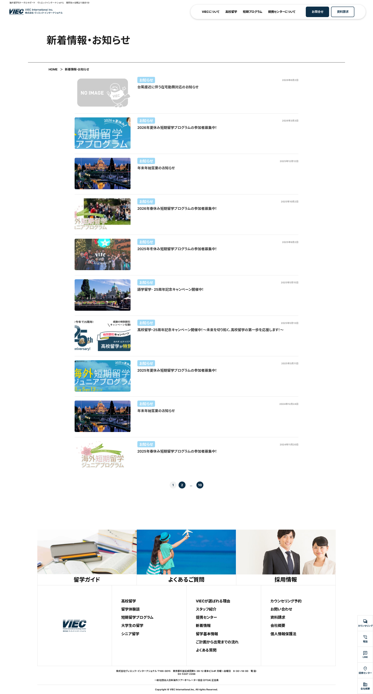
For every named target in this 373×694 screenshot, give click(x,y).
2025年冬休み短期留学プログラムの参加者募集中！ (177, 249)
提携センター (206, 617)
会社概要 (277, 625)
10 (200, 485)
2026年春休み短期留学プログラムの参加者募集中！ (177, 208)
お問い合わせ (281, 609)
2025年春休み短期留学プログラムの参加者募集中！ (177, 451)
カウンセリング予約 (286, 601)
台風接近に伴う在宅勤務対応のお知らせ (168, 87)
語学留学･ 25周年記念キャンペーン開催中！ (170, 289)
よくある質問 (206, 650)
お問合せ (317, 12)
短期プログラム (252, 12)
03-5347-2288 (186, 673)
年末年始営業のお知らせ (156, 168)
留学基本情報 (207, 634)
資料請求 (343, 12)
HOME (53, 69)
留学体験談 (130, 609)
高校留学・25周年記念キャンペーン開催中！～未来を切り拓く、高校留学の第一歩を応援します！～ (210, 330)
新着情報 (203, 625)
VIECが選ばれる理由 (213, 601)
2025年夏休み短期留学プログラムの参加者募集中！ (177, 370)
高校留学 (231, 12)
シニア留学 (130, 634)
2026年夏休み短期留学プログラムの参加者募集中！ (177, 128)
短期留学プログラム (137, 617)
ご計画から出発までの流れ (217, 642)
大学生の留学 (132, 625)
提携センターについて (281, 12)
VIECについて (211, 12)
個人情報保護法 (283, 634)
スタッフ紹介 (206, 609)
